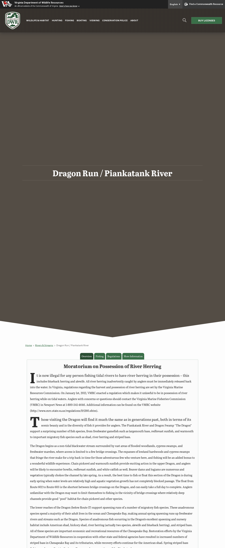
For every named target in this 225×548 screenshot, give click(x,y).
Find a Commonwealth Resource (206, 4)
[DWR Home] (12, 21)
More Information (133, 356)
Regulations (113, 356)
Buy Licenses (206, 20)
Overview (87, 356)
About (134, 20)
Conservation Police (115, 20)
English (175, 4)
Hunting (57, 20)
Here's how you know (68, 6)
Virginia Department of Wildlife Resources (39, 2)
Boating (82, 20)
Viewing (94, 20)
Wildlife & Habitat (37, 20)
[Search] (184, 21)
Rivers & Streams (44, 345)
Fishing (69, 20)
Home (28, 345)
